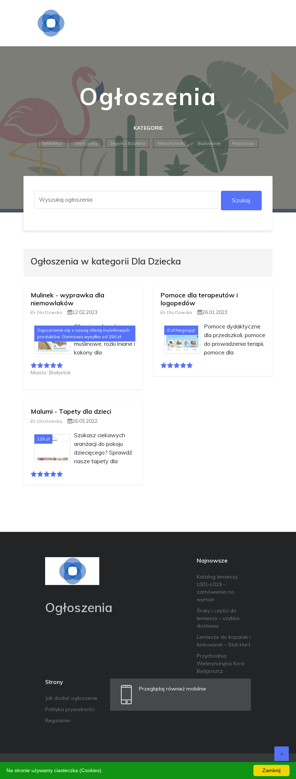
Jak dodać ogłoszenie (71, 698)
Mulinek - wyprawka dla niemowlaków (67, 299)
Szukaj (241, 200)
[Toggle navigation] (262, 23)
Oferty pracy (86, 143)
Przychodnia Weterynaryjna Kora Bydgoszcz (220, 663)
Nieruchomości (171, 143)
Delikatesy (52, 143)
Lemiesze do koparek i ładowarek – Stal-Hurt (224, 641)
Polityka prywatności (70, 709)
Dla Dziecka (49, 312)
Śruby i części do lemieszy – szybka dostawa (218, 618)
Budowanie (209, 143)
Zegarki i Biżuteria (127, 143)
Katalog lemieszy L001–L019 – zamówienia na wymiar (217, 588)
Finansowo (243, 143)
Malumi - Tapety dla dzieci (71, 411)
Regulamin (57, 720)
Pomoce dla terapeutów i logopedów (199, 299)
